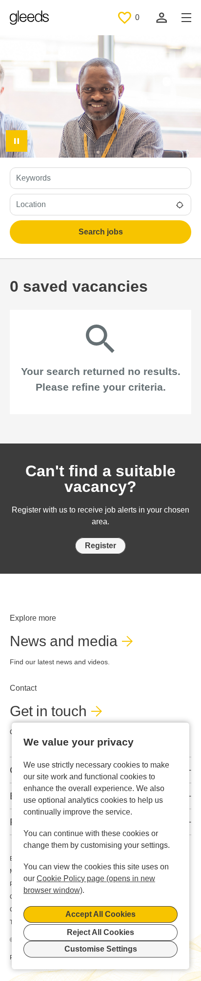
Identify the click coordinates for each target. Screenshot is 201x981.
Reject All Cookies (100, 932)
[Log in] (161, 17)
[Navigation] (186, 18)
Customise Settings (100, 949)
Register (100, 545)
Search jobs (101, 232)
